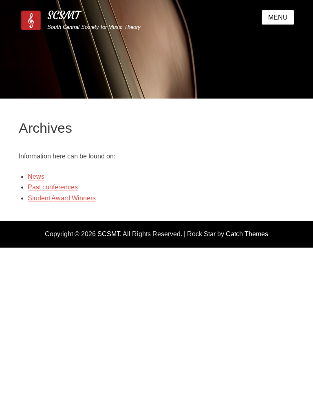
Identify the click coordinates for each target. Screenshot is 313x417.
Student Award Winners (62, 198)
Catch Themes (247, 233)
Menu (278, 17)
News (36, 176)
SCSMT (63, 15)
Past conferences (53, 187)
